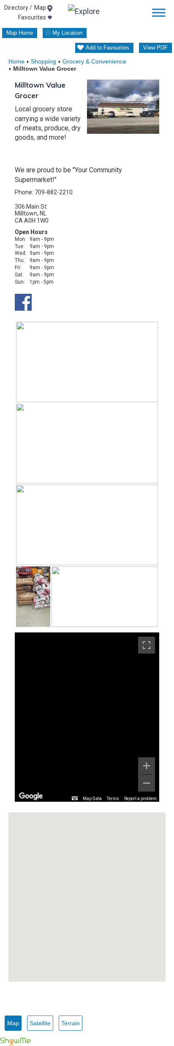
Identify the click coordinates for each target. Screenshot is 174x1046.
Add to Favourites (107, 47)
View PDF (155, 47)
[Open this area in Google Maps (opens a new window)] (31, 796)
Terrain (70, 1023)
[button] (87, 891)
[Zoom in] (146, 765)
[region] (87, 717)
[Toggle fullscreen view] (146, 645)
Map (13, 1023)
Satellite (40, 1023)
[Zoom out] (146, 783)
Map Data (92, 798)
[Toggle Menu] (159, 12)
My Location (67, 33)
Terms (113, 798)
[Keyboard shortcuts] (75, 798)
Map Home (19, 33)
